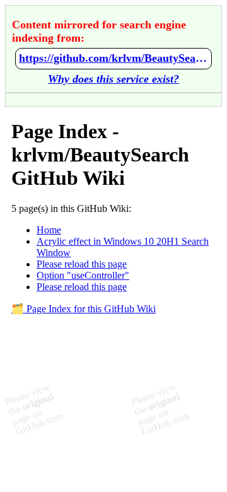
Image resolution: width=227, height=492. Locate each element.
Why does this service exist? (113, 79)
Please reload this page (82, 264)
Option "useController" (83, 275)
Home (49, 230)
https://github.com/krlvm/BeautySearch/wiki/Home (113, 58)
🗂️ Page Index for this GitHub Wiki (83, 308)
